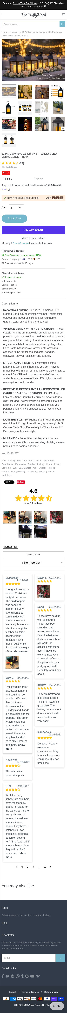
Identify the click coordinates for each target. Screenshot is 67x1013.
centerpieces (14, 460)
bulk (4, 460)
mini (35, 467)
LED (15, 467)
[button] (9, 517)
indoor (57, 464)
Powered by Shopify (43, 1005)
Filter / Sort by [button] (31, 562)
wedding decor (46, 471)
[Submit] (62, 24)
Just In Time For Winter (25, 3)
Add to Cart (14, 218)
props (52, 467)
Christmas (28, 460)
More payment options (33, 238)
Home (4, 32)
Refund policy (51, 992)
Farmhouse (7, 464)
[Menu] (4, 14)
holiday (41, 464)
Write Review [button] (33, 554)
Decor (38, 460)
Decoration (48, 460)
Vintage (5, 471)
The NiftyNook (33, 14)
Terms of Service (30, 992)
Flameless (20, 464)
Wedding (32, 471)
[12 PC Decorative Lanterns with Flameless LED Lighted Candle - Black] (9, 91)
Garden (31, 464)
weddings (6, 475)
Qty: (4, 207)
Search (12, 992)
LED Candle (25, 467)
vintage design (18, 471)
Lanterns (14, 32)
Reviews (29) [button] (10, 546)
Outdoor (43, 467)
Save (22, 482)
